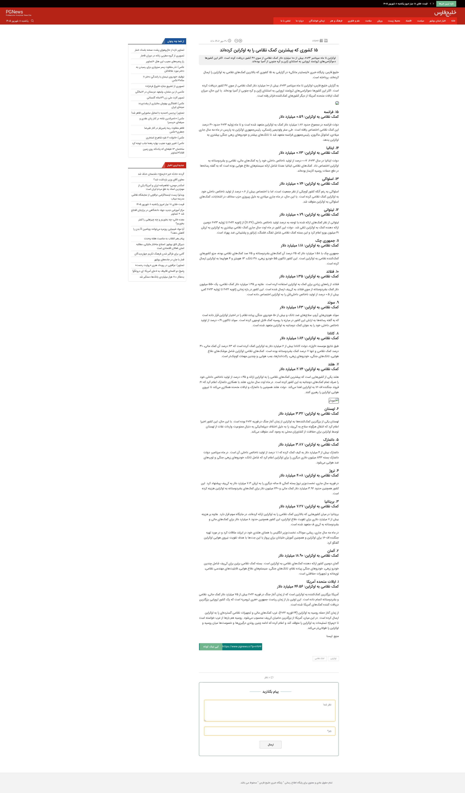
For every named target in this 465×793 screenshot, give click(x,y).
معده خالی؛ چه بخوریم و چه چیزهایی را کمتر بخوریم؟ (161, 221)
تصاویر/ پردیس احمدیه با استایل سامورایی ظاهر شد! (158, 113)
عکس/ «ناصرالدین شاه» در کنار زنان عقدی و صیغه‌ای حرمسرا (162, 120)
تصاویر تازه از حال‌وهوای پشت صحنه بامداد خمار (159, 50)
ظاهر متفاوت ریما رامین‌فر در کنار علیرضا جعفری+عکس (164, 130)
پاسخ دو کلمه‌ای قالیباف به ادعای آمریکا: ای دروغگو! (158, 271)
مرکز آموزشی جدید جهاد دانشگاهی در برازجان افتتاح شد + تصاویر (157, 212)
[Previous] (430, 4)
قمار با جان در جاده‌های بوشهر (169, 260)
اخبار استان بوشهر (438, 21)
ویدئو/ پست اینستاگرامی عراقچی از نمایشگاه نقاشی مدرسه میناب (158, 197)
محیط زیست (394, 21)
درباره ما (300, 21)
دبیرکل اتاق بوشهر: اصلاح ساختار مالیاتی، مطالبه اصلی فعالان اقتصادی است (160, 246)
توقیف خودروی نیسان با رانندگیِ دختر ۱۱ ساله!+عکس (163, 79)
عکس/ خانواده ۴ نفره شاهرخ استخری (165, 138)
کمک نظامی (319, 658)
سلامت (368, 21)
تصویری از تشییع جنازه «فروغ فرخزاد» (164, 86)
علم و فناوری (354, 21)
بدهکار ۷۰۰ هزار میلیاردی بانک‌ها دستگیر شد (162, 277)
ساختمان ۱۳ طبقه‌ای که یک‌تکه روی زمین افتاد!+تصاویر (163, 151)
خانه (453, 21)
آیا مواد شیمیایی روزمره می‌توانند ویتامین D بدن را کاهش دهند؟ (158, 231)
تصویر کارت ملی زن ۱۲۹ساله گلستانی (165, 98)
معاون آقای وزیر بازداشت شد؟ (168, 180)
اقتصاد (409, 21)
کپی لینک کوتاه (211, 647)
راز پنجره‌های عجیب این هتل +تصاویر (165, 61)
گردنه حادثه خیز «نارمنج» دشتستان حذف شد (161, 174)
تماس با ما (285, 21)
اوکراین (333, 658)
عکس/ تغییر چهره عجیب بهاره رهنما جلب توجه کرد (158, 143)
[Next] (433, 4)
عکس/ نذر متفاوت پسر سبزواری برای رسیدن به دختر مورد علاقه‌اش (160, 69)
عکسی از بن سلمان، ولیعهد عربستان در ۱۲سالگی (159, 92)
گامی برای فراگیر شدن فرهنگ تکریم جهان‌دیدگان (159, 254)
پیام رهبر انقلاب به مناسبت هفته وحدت (164, 239)
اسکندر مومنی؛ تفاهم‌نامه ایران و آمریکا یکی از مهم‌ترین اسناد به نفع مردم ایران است (161, 187)
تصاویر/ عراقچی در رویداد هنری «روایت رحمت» (159, 265)
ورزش (379, 21)
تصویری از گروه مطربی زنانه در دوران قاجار (162, 56)
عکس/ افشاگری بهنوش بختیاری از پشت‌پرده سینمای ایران (161, 105)
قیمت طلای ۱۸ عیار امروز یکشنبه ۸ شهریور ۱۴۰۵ (405, 3)
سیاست (420, 21)
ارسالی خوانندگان (317, 21)
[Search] (32, 21)
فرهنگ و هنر (336, 21)
